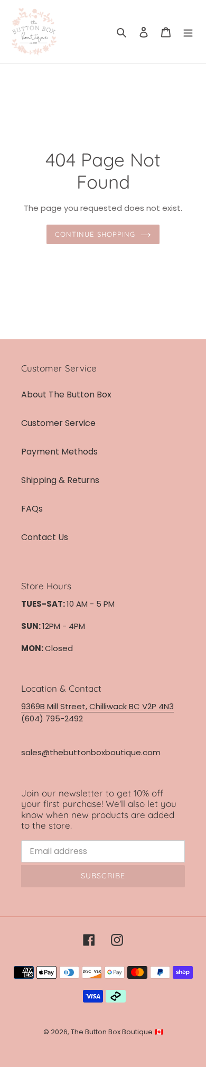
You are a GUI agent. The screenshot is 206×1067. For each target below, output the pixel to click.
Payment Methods (59, 452)
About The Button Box (66, 394)
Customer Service (58, 423)
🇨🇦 (159, 1032)
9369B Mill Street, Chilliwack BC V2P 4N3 (97, 706)
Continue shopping (95, 234)
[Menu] (188, 31)
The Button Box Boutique (112, 1032)
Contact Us (44, 537)
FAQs (32, 509)
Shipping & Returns (60, 480)
